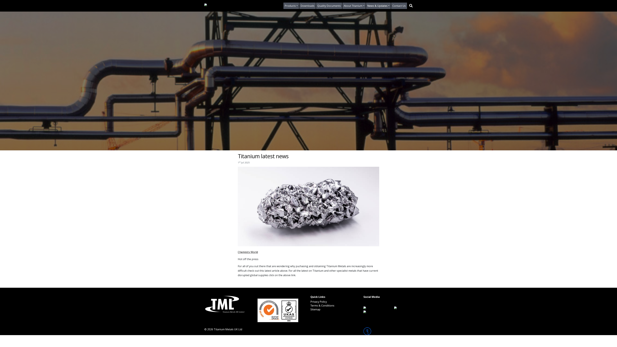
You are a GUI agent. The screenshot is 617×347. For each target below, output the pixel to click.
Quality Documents (329, 6)
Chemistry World (248, 252)
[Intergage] (388, 331)
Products (290, 6)
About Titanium (353, 6)
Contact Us (399, 6)
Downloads (307, 6)
